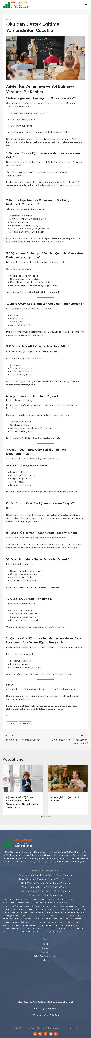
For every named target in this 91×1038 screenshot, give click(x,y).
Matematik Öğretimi (72, 919)
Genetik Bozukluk (11, 919)
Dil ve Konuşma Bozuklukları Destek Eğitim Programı (45, 875)
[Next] (85, 789)
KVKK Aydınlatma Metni (45, 956)
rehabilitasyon (22, 925)
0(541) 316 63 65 (51, 1015)
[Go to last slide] (6, 789)
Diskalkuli (47, 909)
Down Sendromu (77, 909)
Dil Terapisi (54, 906)
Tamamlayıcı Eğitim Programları (45, 895)
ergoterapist (48, 912)
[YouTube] (45, 1034)
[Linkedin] (51, 1034)
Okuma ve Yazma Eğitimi (13, 922)
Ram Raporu (8, 925)
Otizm (27, 922)
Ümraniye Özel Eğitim (75, 928)
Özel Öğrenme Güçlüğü (13, 928)
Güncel (45, 948)
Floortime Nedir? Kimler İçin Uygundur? (23, 738)
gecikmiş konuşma (75, 916)
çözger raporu (29, 932)
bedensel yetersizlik (58, 900)
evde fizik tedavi (62, 912)
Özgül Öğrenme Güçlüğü (36, 928)
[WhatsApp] (56, 1034)
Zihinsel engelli (52, 925)
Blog (8, 19)
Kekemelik (39, 919)
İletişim (45, 960)
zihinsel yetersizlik (69, 925)
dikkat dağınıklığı (44, 903)
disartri (28, 909)
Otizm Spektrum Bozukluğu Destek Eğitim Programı (45, 879)
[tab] (41, 816)
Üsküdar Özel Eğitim (12, 932)
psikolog (61, 922)
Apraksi (28, 900)
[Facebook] (40, 1034)
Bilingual (73, 900)
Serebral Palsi (36, 925)
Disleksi (56, 909)
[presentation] (23, 778)
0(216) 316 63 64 (49, 1008)
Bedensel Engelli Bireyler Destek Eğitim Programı (45, 891)
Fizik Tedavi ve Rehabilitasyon (40, 916)
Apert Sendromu (16, 900)
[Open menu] (86, 4)
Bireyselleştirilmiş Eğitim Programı (19, 903)
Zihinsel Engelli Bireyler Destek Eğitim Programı (45, 887)
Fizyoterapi (61, 916)
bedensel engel (40, 900)
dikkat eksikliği (60, 903)
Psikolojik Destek (74, 922)
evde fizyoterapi (78, 912)
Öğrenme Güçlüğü (56, 928)
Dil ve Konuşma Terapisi (13, 909)
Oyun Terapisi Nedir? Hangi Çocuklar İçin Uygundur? (69, 739)
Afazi (5, 900)
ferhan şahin (9, 916)
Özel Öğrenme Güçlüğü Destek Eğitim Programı (45, 883)
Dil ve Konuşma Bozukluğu (72, 906)
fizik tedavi (21, 916)
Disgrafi (37, 909)
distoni (64, 909)
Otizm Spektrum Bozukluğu (43, 922)
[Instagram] (35, 1034)
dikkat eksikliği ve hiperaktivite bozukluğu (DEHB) (25, 906)
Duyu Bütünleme (10, 912)
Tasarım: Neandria (70, 1028)
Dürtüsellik (24, 912)
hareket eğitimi (27, 919)
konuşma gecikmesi (53, 919)
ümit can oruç (54, 932)
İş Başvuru (45, 952)
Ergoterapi (12, 723)
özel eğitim (25, 723)
